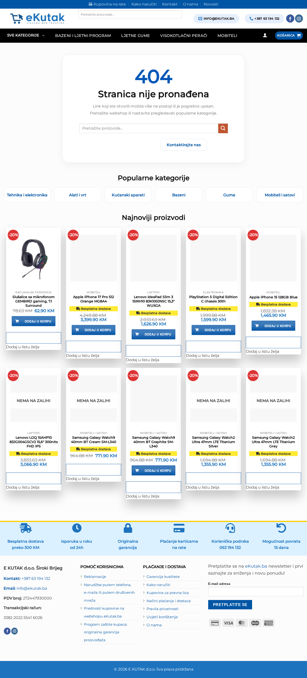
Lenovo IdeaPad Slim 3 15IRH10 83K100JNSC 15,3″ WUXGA (153, 301)
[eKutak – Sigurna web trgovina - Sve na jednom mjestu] (37, 18)
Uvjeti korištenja (162, 616)
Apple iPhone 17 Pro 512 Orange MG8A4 (93, 299)
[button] (26, 36)
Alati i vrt (77, 194)
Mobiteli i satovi (280, 194)
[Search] (82, 22)
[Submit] (223, 128)
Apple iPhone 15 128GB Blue (273, 297)
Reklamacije (95, 577)
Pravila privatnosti (162, 609)
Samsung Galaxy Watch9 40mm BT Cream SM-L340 (93, 439)
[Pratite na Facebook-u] (290, 18)
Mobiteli (227, 35)
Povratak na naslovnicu (129, 144)
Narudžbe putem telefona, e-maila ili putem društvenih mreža (109, 593)
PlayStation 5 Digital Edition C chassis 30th (213, 299)
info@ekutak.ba (25, 588)
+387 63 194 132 (27, 578)
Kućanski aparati (128, 194)
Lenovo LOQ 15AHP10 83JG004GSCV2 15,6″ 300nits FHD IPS (34, 441)
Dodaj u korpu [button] (38, 321)
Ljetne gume (135, 35)
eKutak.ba (256, 566)
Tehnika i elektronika (27, 194)
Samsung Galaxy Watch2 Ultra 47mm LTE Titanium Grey (273, 441)
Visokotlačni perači (183, 35)
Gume (229, 194)
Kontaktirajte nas (184, 144)
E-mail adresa (219, 584)
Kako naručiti (158, 585)
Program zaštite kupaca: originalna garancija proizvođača (105, 632)
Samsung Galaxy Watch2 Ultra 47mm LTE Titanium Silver (213, 441)
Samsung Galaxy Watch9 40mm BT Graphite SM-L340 (153, 441)
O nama (154, 625)
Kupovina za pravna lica (168, 593)
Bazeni (178, 194)
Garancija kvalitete (163, 577)
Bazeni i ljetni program (83, 35)
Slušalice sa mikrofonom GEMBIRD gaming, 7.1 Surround (33, 301)
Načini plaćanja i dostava (169, 601)
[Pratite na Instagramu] (299, 18)
